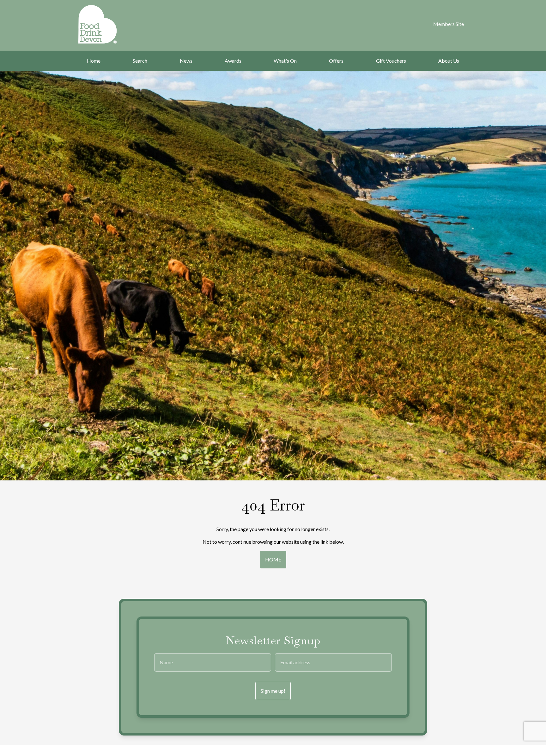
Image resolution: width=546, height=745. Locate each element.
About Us (448, 61)
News (186, 61)
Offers (336, 61)
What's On (285, 61)
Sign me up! (273, 691)
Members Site (448, 24)
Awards (233, 61)
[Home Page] (105, 24)
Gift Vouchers (391, 61)
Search (140, 61)
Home (93, 61)
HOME (273, 559)
